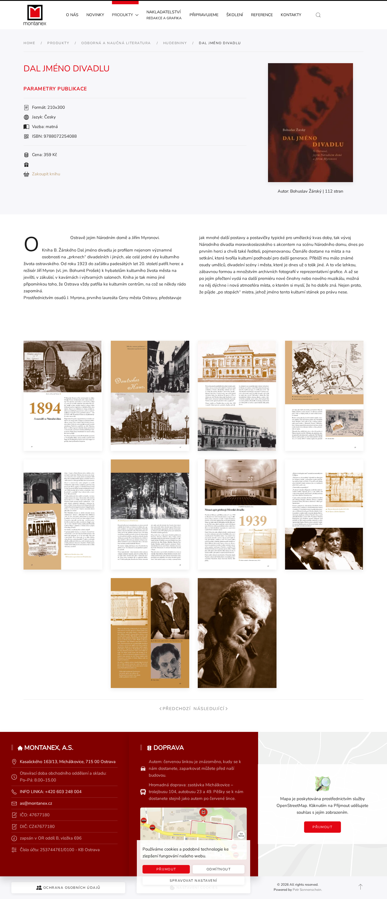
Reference (262, 15)
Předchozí (177, 708)
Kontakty (291, 15)
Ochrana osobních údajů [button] (72, 887)
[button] (318, 15)
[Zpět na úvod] (35, 15)
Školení (234, 15)
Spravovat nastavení (193, 880)
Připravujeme (204, 15)
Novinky (95, 15)
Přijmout (322, 827)
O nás (72, 15)
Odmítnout (219, 869)
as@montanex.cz (36, 803)
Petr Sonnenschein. (307, 889)
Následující (209, 708)
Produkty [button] (122, 15)
